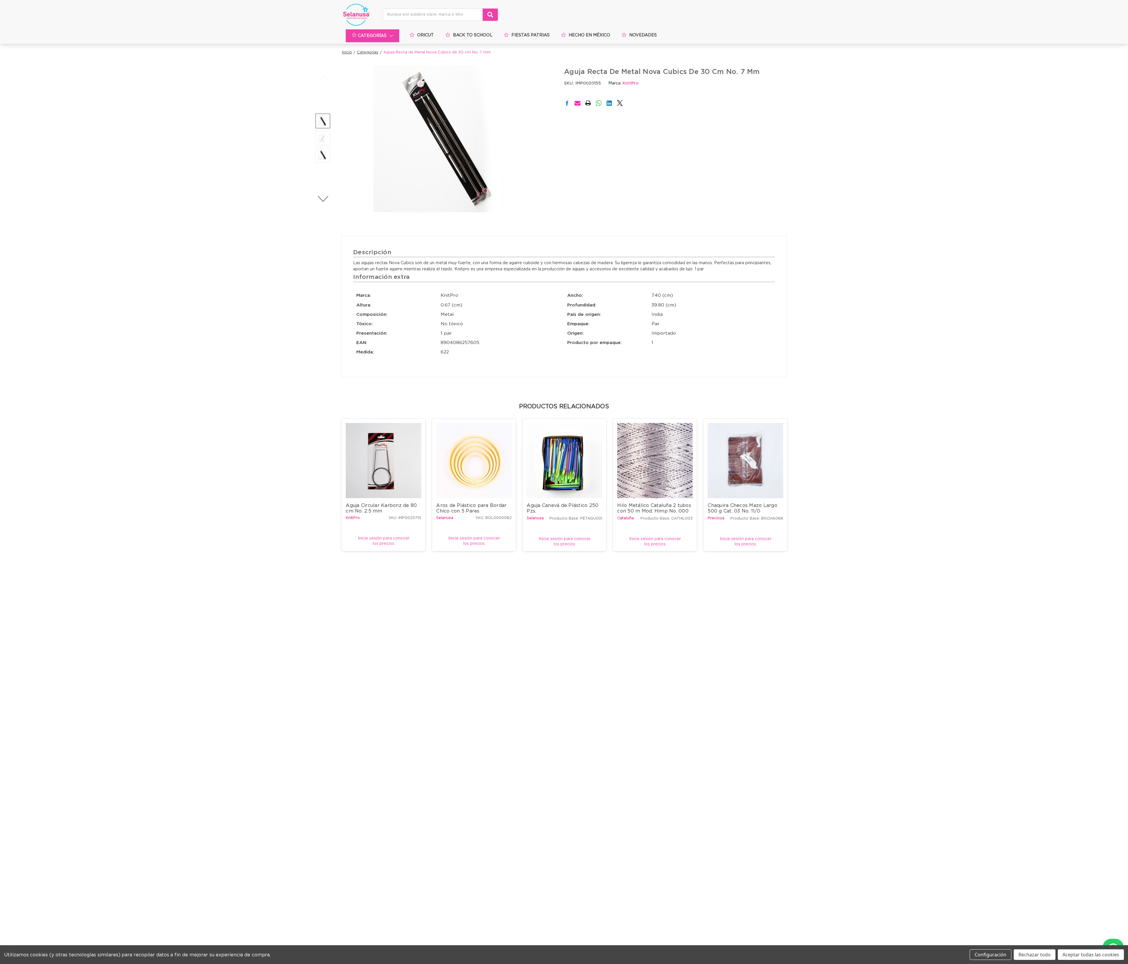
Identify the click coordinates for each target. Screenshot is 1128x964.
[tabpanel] (383, 485)
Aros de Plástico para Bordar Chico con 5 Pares (472, 508)
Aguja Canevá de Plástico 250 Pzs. (563, 508)
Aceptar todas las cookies (1090, 954)
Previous (323, 79)
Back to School (472, 35)
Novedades (643, 35)
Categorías (372, 36)
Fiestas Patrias (530, 35)
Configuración (990, 954)
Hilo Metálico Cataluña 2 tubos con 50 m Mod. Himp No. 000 (654, 508)
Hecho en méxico (589, 35)
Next (323, 199)
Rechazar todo (1034, 954)
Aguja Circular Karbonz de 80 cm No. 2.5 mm (382, 508)
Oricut (425, 35)
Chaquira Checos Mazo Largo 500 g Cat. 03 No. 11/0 (743, 508)
